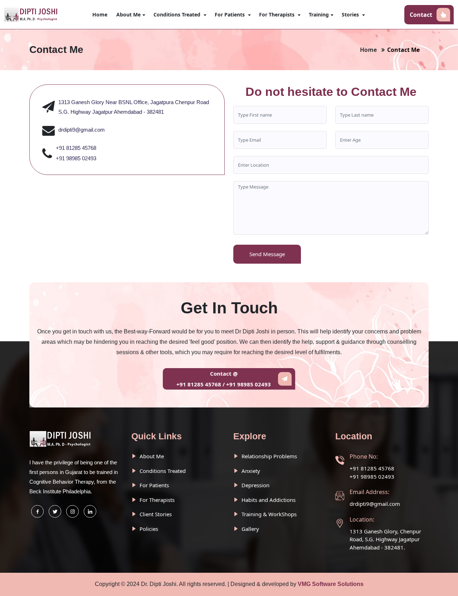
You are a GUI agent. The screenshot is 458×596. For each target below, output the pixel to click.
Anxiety (250, 470)
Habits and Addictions (268, 499)
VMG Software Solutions (331, 584)
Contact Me (403, 50)
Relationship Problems (268, 456)
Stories (351, 14)
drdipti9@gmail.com (81, 130)
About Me (128, 14)
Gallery (249, 528)
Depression (254, 485)
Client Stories (155, 514)
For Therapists (277, 14)
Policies (148, 528)
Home (99, 14)
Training (319, 14)
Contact (421, 15)
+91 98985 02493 (76, 158)
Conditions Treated (178, 14)
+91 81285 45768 (76, 148)
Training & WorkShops (268, 514)
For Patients (230, 14)
